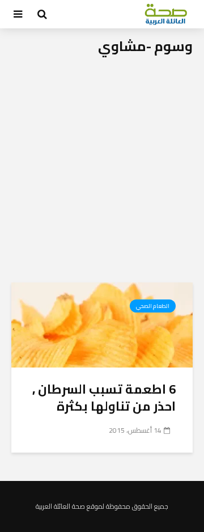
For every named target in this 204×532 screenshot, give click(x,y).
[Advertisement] (102, 175)
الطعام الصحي (152, 306)
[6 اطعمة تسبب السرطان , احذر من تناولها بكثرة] (102, 323)
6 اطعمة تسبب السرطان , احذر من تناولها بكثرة (104, 398)
